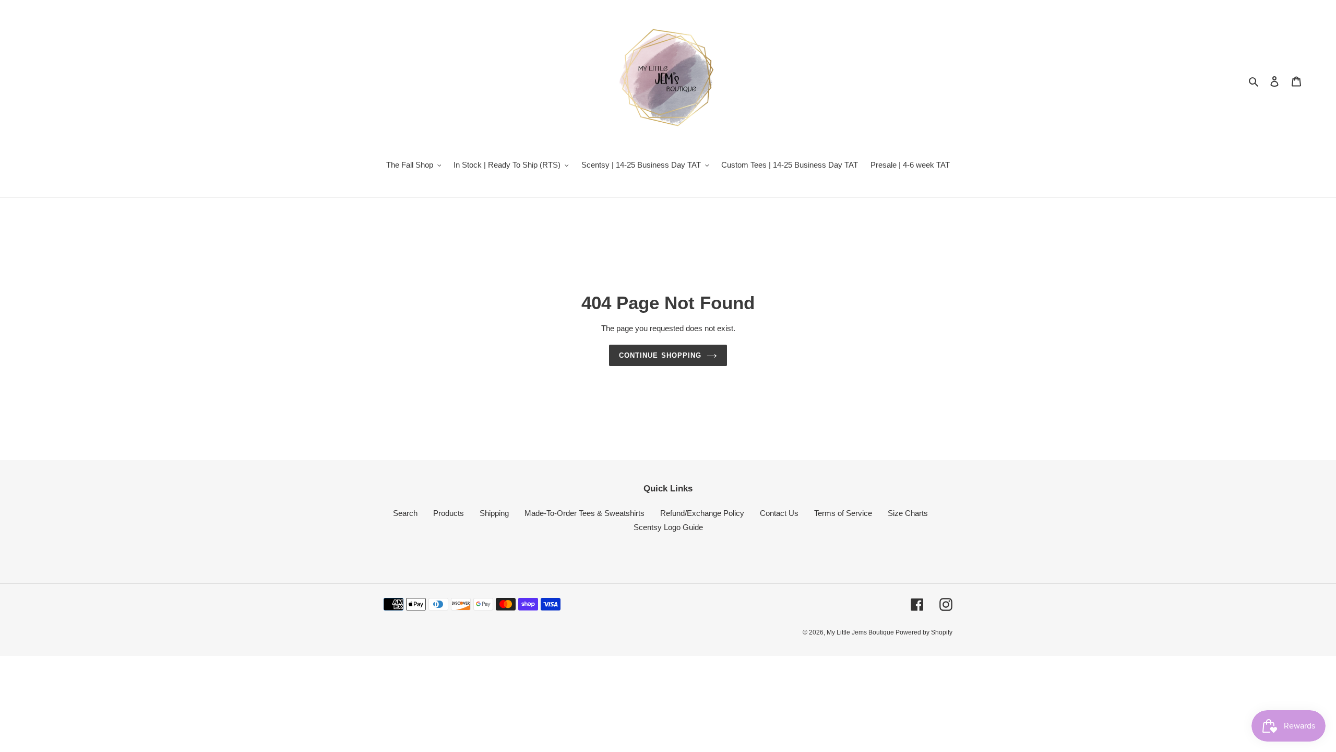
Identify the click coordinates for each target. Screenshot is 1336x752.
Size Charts (908, 513)
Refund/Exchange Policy (702, 513)
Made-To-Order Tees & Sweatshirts (584, 513)
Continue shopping (660, 355)
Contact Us (779, 513)
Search (405, 513)
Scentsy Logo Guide (668, 527)
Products (448, 513)
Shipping (494, 513)
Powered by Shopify (924, 632)
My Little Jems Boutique (861, 632)
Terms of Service (843, 513)
